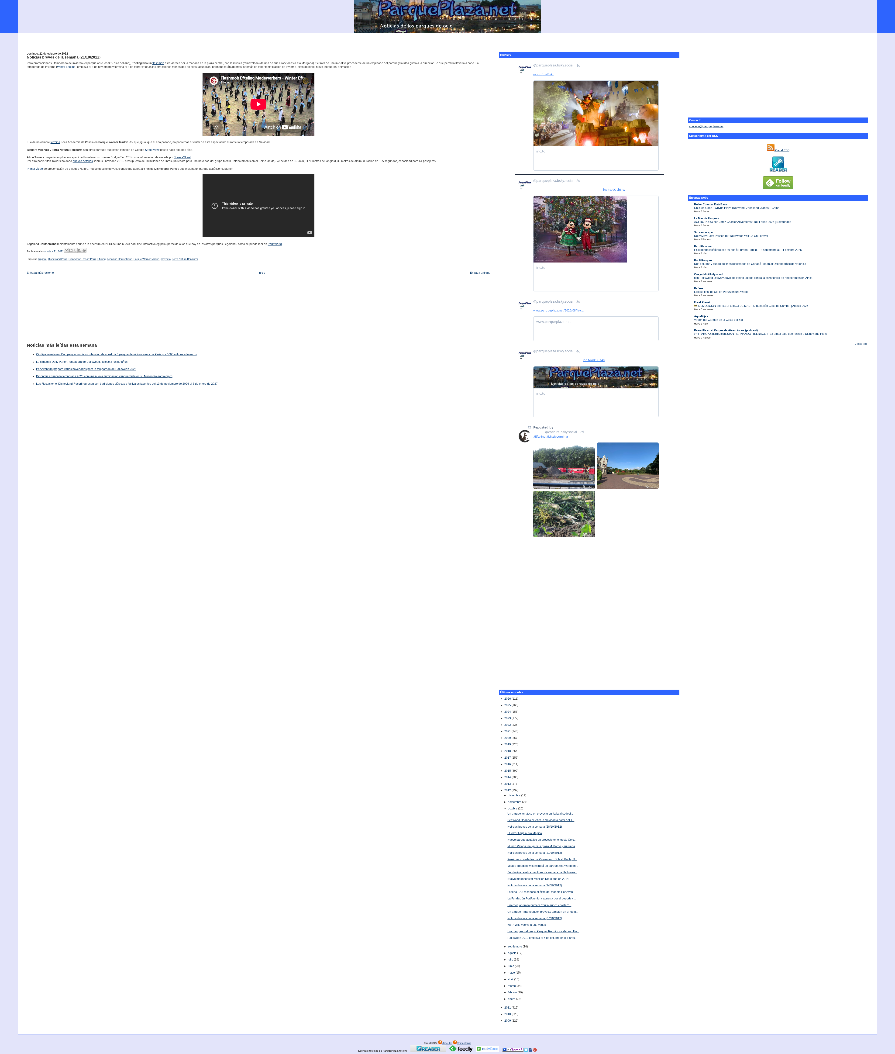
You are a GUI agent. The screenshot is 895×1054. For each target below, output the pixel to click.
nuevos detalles (83, 161)
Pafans (698, 288)
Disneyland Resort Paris (82, 259)
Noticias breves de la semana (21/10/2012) (63, 57)
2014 (508, 777)
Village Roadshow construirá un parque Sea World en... (542, 865)
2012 (508, 790)
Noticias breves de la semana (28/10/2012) (534, 826)
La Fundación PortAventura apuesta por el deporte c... (541, 898)
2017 (508, 757)
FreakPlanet (702, 302)
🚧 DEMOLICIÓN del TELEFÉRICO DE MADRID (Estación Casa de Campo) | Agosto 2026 (751, 306)
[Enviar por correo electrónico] (66, 250)
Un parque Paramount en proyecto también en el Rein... (542, 911)
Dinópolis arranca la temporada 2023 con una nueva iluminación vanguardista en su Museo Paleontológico (104, 376)
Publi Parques (703, 260)
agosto (512, 953)
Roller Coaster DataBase (710, 204)
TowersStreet (182, 157)
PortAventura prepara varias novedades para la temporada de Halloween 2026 (86, 369)
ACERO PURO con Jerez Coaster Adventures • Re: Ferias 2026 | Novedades (742, 222)
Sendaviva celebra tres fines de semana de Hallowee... (542, 872)
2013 (508, 783)
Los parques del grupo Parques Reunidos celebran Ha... (543, 931)
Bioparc (42, 259)
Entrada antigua (480, 272)
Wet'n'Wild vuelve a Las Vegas (526, 924)
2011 (508, 1007)
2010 (508, 1014)
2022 (508, 724)
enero (512, 999)
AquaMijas (701, 316)
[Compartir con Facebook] (79, 250)
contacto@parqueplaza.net (706, 126)
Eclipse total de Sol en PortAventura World (721, 292)
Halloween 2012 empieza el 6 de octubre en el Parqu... (542, 938)
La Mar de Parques (706, 218)
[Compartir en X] (75, 250)
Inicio (261, 272)
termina (55, 142)
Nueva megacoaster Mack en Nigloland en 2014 (538, 879)
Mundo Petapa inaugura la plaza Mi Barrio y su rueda (541, 846)
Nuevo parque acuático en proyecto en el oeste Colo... (541, 839)
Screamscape (703, 232)
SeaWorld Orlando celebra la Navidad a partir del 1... (540, 820)
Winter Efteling (66, 67)
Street (148, 150)
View (156, 150)
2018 (508, 751)
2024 (508, 711)
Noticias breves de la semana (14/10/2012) (534, 885)
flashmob (158, 63)
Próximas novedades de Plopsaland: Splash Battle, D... (542, 859)
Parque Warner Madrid (146, 259)
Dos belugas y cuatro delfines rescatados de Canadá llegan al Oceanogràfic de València (750, 264)
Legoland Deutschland (119, 259)
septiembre (515, 946)
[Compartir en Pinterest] (84, 250)
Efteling (101, 259)
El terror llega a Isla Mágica (524, 833)
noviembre (515, 802)
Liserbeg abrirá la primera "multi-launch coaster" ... (539, 905)
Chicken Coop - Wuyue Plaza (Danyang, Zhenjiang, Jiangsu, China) (737, 208)
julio (511, 959)
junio (511, 966)
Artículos (447, 1043)
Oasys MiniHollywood (708, 274)
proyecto (166, 259)
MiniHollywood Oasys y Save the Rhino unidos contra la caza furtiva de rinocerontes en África (753, 278)
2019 (508, 744)
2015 (508, 770)
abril (511, 979)
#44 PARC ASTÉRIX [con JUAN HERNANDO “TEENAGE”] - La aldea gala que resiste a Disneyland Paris (760, 333)
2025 (508, 705)
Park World (275, 244)
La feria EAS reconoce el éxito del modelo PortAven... (541, 892)
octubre (513, 808)
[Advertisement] (447, 40)
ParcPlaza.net (703, 246)
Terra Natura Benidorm (185, 259)
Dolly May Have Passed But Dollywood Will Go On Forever (731, 236)
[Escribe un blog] (71, 250)
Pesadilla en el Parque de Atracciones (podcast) (726, 330)
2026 (508, 698)
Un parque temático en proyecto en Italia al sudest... (540, 813)
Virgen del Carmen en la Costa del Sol (718, 319)
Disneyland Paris (57, 259)
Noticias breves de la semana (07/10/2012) (534, 918)
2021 (508, 731)
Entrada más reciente (40, 272)
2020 (508, 738)
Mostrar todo (861, 344)
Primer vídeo (35, 168)
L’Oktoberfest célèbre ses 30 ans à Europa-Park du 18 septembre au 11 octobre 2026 (748, 250)
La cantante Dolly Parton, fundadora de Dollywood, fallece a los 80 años (81, 361)
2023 (508, 718)
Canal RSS (782, 150)
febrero (513, 992)
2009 (508, 1020)
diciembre (514, 795)
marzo (512, 986)
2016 (508, 764)
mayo (512, 972)
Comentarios (464, 1043)
